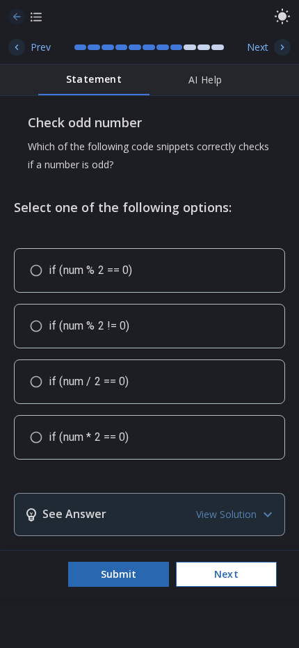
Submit (118, 574)
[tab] (94, 80)
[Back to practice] (16, 16)
